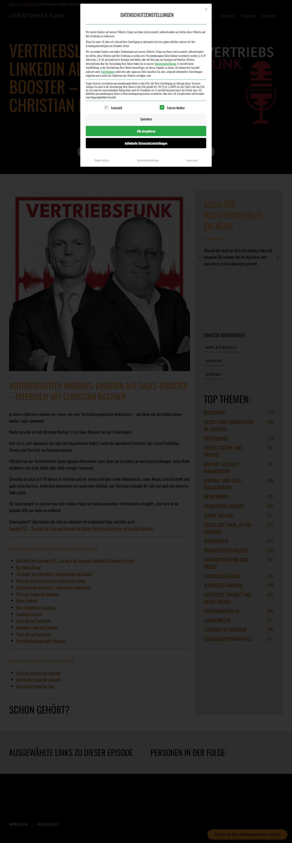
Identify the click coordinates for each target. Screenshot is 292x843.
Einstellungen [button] (107, 71)
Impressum (192, 160)
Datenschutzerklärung (165, 63)
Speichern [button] (146, 118)
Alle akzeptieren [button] (146, 131)
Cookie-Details (101, 160)
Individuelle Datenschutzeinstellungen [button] (146, 143)
